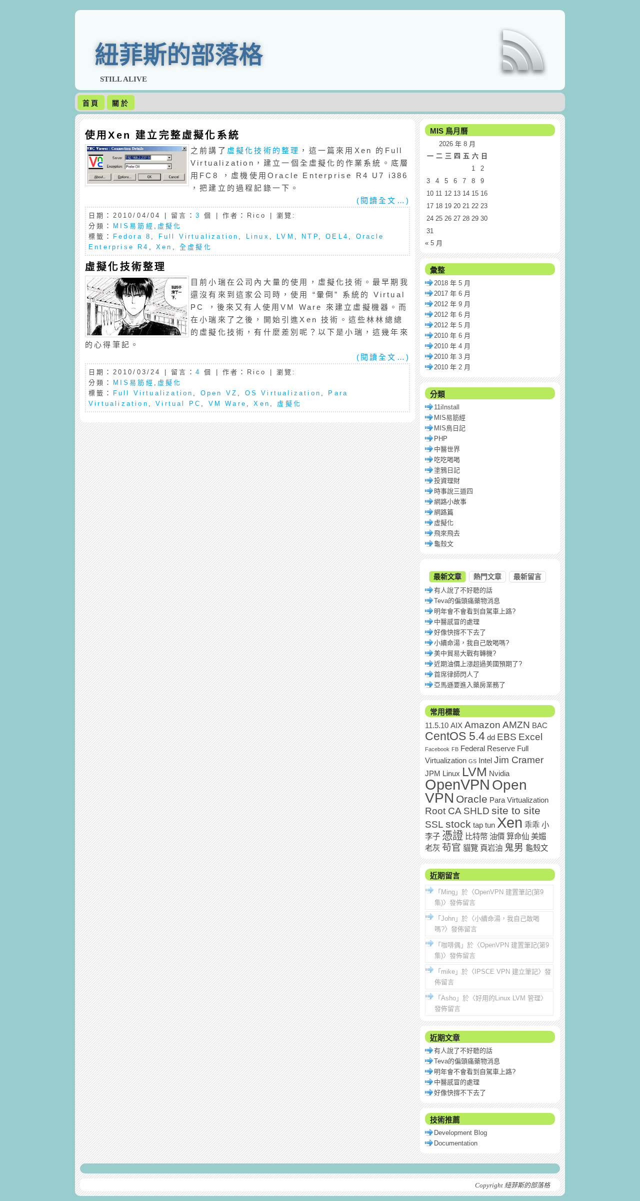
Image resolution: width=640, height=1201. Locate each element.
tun (490, 825)
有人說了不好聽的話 (463, 590)
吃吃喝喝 (447, 459)
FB (455, 749)
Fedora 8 (132, 236)
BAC (540, 725)
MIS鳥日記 (450, 428)
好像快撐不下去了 (460, 632)
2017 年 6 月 (452, 293)
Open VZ (219, 393)
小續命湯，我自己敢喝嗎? (471, 643)
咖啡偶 (450, 945)
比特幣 (476, 836)
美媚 (538, 836)
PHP (441, 438)
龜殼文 (444, 543)
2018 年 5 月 (452, 283)
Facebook (437, 749)
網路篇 (444, 512)
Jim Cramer (519, 760)
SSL (434, 824)
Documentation (456, 1143)
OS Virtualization (283, 393)
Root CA (443, 811)
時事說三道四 (453, 491)
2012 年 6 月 (452, 314)
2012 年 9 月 (452, 304)
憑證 (452, 836)
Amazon (482, 725)
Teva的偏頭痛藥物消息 (467, 601)
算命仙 (517, 836)
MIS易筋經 (133, 226)
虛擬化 (170, 226)
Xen (164, 247)
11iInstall (447, 407)
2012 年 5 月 (452, 325)
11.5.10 (436, 725)
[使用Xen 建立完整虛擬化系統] (137, 181)
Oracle (472, 799)
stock (458, 824)
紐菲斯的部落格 (179, 55)
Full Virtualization (198, 236)
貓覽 (470, 848)
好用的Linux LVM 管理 (508, 998)
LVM (285, 236)
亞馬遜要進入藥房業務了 (470, 685)
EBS (506, 737)
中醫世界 (447, 449)
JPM (432, 773)
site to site (516, 811)
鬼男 (514, 847)
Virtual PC (178, 403)
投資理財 (447, 480)
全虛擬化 (196, 247)
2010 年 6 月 (452, 335)
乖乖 (532, 825)
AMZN (516, 725)
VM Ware (227, 403)
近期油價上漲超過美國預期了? (478, 664)
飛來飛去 (447, 533)
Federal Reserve (487, 748)
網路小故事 (450, 501)
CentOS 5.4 (455, 736)
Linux (258, 236)
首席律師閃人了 (457, 674)
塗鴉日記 (447, 470)
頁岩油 (491, 848)
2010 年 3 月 (452, 356)
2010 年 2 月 (452, 367)
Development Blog (460, 1132)
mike (448, 971)
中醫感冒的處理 (457, 622)
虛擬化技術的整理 (263, 150)
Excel (530, 737)
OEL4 (337, 236)
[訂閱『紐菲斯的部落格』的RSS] (523, 50)
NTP (310, 236)
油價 (497, 836)
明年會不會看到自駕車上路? (475, 611)
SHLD (477, 811)
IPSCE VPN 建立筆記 (506, 971)
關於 (120, 103)
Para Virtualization (519, 800)
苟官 (451, 847)
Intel (485, 760)
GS (472, 761)
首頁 (91, 103)
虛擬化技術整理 (125, 266)
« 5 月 (433, 243)
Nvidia (499, 773)
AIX (456, 725)
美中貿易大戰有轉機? (465, 653)
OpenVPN (457, 784)
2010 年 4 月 (452, 346)
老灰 (432, 848)
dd (491, 737)
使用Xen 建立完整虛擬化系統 (162, 135)
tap (478, 825)
